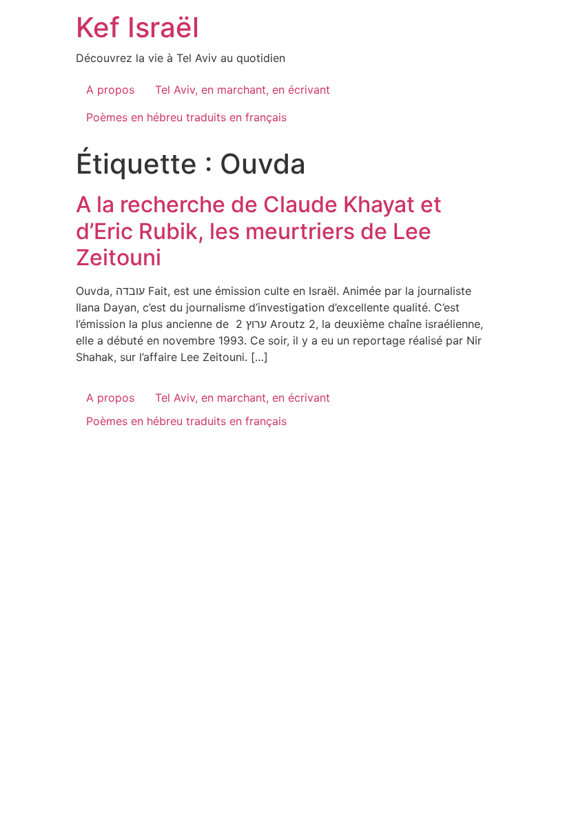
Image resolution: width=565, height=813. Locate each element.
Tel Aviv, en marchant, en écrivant (242, 89)
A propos (110, 89)
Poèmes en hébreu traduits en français (186, 117)
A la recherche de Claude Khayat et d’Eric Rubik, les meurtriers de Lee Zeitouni (259, 231)
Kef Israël (137, 27)
